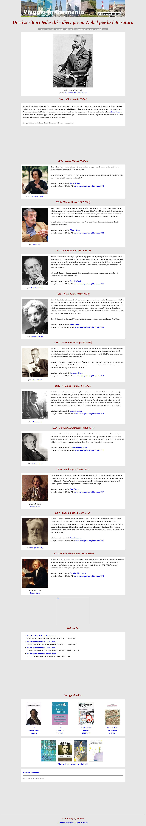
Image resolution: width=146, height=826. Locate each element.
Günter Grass (75, 230)
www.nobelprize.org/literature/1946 (89, 376)
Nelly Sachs (74, 324)
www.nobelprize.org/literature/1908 (89, 541)
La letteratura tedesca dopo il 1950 (41, 653)
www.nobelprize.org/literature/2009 (89, 186)
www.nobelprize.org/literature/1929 (89, 414)
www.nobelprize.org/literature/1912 (89, 450)
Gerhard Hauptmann (78, 447)
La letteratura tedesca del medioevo (42, 636)
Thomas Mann (76, 411)
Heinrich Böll (75, 281)
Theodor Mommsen (78, 573)
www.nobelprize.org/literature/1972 (89, 284)
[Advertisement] (73, 142)
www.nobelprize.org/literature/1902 (89, 576)
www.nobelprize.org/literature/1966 (89, 327)
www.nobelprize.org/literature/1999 (89, 233)
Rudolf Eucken (76, 538)
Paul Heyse (74, 489)
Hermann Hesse (76, 373)
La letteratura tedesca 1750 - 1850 (41, 642)
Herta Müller (74, 183)
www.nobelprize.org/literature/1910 (89, 492)
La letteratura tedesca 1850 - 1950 (41, 647)
